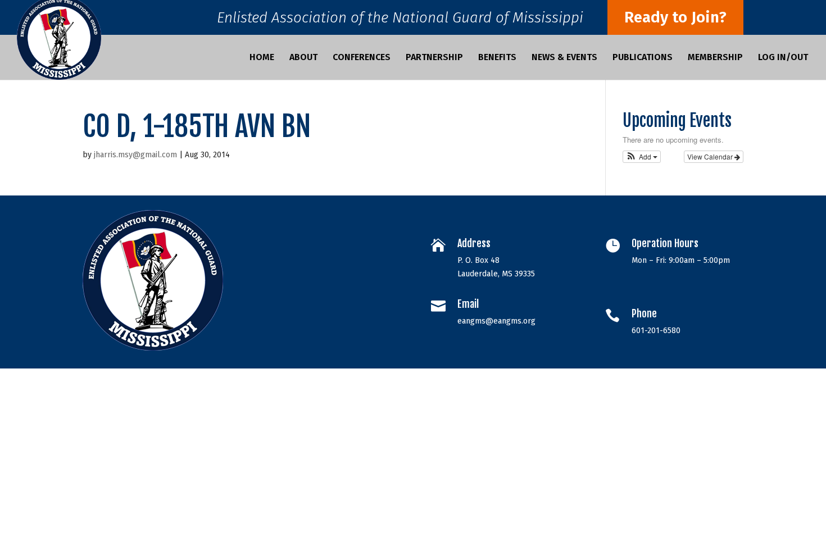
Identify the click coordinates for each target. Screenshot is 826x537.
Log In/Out (783, 57)
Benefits (497, 57)
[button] (642, 156)
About (303, 57)
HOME (261, 57)
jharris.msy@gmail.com (135, 155)
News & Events (564, 57)
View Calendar (710, 156)
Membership (715, 57)
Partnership (434, 57)
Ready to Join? (675, 17)
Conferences (362, 57)
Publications (642, 57)
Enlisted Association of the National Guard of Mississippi (400, 20)
